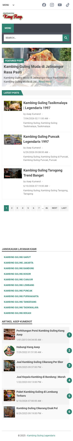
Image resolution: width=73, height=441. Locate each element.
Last (64, 208)
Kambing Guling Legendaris (41, 435)
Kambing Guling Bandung (19, 268)
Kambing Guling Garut (17, 257)
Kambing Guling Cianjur (18, 279)
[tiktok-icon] (68, 5)
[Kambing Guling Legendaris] (13, 17)
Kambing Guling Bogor (17, 274)
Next (54, 208)
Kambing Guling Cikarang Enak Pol (37, 408)
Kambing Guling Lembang (19, 285)
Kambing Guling (31, 123)
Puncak (53, 160)
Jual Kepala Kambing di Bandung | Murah (41, 376)
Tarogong (28, 194)
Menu (8, 28)
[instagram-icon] (52, 5)
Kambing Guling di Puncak (54, 156)
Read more (45, 81)
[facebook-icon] (44, 5)
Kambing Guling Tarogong (54, 190)
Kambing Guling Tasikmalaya (21, 307)
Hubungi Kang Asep (28, 347)
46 (46, 208)
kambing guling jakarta (18, 263)
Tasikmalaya (43, 126)
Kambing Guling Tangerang (20, 302)
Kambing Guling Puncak (35, 160)
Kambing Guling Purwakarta (21, 296)
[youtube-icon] (60, 5)
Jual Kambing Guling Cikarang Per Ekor (39, 361)
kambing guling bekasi (17, 313)
